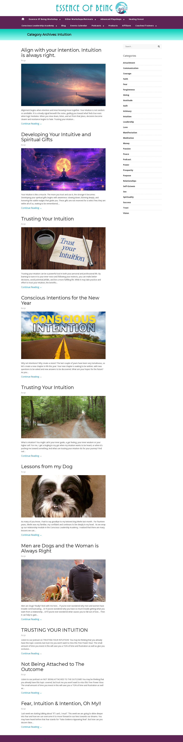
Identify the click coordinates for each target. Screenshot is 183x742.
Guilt (125, 105)
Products (113, 25)
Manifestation (130, 132)
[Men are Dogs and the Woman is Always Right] (63, 580)
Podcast (127, 159)
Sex (124, 191)
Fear (125, 84)
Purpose (127, 175)
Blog (63, 25)
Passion (127, 148)
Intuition (127, 116)
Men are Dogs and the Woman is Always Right (60, 548)
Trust (125, 207)
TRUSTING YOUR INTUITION (54, 630)
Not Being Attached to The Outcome (52, 666)
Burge (23, 60)
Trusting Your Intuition (47, 219)
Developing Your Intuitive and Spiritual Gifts (56, 137)
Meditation (128, 138)
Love (125, 127)
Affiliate (126, 25)
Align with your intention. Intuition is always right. (61, 52)
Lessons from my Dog (46, 466)
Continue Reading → (31, 123)
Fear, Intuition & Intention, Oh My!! (61, 703)
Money (126, 143)
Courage (127, 73)
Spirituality (128, 197)
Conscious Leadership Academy (38, 25)
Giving (126, 95)
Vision (126, 213)
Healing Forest (136, 19)
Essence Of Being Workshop (43, 19)
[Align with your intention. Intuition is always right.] (63, 85)
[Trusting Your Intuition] (63, 248)
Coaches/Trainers (144, 25)
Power (126, 164)
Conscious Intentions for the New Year (60, 300)
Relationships (129, 181)
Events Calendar (78, 25)
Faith (125, 79)
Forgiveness (129, 89)
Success (127, 202)
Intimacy (127, 111)
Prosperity (128, 170)
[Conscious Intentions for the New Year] (63, 335)
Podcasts (96, 25)
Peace (126, 154)
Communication (130, 68)
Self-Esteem (129, 186)
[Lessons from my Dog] (63, 496)
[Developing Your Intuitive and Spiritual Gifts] (63, 169)
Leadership (128, 122)
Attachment (129, 62)
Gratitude (127, 100)
